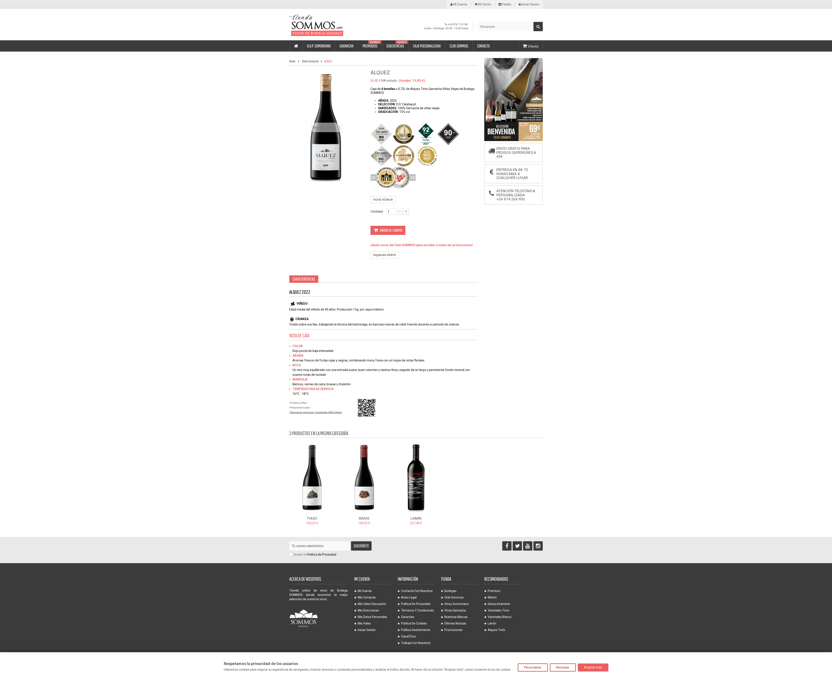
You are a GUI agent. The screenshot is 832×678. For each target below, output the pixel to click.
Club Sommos (454, 597)
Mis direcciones (368, 610)
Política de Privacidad (321, 554)
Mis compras (367, 597)
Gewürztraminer (499, 604)
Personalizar (532, 667)
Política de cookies (414, 623)
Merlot (492, 597)
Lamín (492, 623)
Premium (494, 591)
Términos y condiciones (417, 610)
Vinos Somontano (456, 604)
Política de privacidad (415, 604)
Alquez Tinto (496, 630)
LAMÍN (416, 518)
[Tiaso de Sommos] (312, 477)
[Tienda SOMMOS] (329, 24)
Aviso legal (409, 597)
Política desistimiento (416, 630)
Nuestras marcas (456, 617)
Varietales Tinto (498, 610)
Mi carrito (484, 4)
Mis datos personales (372, 617)
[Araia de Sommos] (364, 477)
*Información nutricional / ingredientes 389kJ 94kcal (315, 412)
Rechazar (562, 667)
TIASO (312, 518)
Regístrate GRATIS (384, 255)
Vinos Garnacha (455, 610)
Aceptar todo (593, 667)
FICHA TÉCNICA (383, 199)
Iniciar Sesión (530, 4)
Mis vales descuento (372, 604)
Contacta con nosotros (417, 591)
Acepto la (315, 554)
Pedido (506, 4)
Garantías (407, 617)
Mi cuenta (460, 4)
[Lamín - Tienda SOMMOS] (416, 477)
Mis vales (364, 623)
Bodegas (450, 591)
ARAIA (364, 518)
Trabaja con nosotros (416, 643)
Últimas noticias (455, 623)
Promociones (453, 630)
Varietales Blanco (500, 617)
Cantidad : (377, 211)
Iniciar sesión (367, 630)
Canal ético (408, 636)
